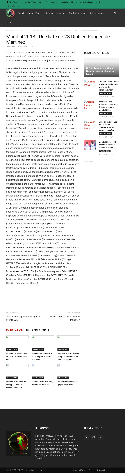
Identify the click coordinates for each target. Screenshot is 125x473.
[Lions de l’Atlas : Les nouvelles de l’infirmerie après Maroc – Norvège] (90, 125)
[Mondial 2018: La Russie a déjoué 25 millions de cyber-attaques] (68, 343)
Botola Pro (65, 2)
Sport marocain (52, 2)
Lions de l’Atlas (33, 13)
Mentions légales (79, 470)
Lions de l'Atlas (105, 93)
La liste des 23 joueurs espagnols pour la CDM (23, 318)
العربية (98, 2)
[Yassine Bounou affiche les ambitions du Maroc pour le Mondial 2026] (90, 105)
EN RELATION (14, 330)
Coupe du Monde (22, 30)
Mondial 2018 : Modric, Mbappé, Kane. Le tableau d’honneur (16, 384)
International (96, 13)
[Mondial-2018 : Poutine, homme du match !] (43, 371)
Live (9, 22)
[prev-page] (8, 394)
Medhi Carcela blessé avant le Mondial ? (65, 318)
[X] (18, 6)
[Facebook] (8, 6)
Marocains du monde (54, 13)
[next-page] (13, 394)
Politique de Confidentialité (100, 470)
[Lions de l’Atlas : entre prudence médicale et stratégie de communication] (90, 84)
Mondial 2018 (38, 30)
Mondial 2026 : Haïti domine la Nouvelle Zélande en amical (107, 145)
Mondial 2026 (105, 151)
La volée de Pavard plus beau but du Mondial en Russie (16, 356)
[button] (115, 13)
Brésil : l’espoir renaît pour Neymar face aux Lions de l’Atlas (100, 71)
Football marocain (77, 13)
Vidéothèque (88, 2)
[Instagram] (13, 6)
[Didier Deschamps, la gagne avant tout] (68, 371)
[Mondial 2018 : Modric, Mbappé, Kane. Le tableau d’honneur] (17, 371)
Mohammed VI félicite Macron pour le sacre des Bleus (42, 356)
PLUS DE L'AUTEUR (37, 330)
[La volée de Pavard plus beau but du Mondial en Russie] (17, 343)
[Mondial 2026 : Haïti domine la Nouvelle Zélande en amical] (90, 145)
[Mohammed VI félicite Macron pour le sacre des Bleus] (43, 343)
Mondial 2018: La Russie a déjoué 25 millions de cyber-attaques (68, 356)
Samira (12, 47)
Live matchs (76, 2)
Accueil (21, 13)
